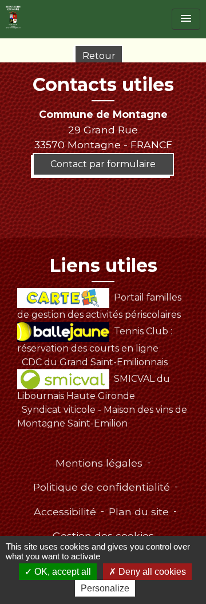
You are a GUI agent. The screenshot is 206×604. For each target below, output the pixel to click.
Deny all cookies (151, 572)
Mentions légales (99, 463)
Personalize (105, 588)
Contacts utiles (103, 85)
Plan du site (139, 512)
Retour (99, 55)
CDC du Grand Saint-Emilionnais (95, 362)
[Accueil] (13, 17)
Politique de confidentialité (101, 487)
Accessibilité (65, 512)
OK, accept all (61, 572)
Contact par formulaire (103, 164)
